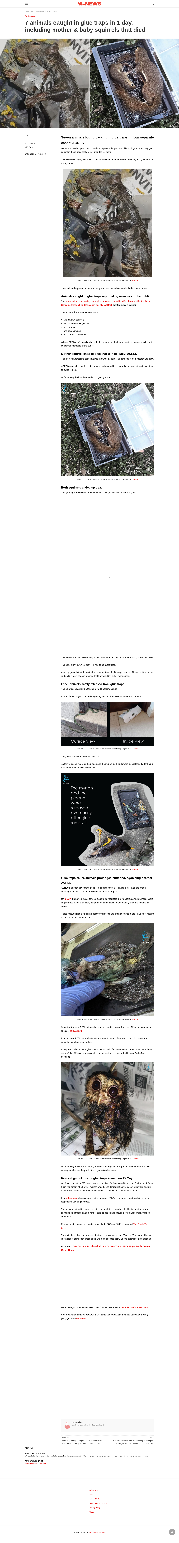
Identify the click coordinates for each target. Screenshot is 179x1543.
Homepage (29, 11)
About (92, 1494)
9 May (68, 899)
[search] (152, 3)
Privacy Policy (95, 1508)
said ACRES (76, 1031)
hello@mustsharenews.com (35, 1464)
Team (92, 1512)
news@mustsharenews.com (134, 1307)
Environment (52, 11)
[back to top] (172, 1532)
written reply (71, 1198)
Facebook (135, 280)
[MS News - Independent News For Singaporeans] (89, 4)
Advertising (94, 1490)
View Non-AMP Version (97, 1532)
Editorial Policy (95, 1499)
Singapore (40, 11)
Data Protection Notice (98, 1503)
